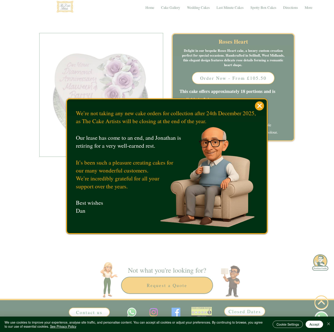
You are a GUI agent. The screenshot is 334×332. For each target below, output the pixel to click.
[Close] (328, 324)
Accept (314, 324)
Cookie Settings (288, 324)
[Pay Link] (259, 105)
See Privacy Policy (63, 326)
